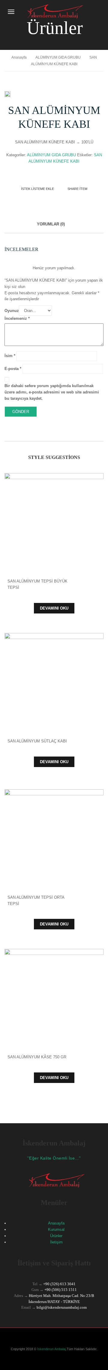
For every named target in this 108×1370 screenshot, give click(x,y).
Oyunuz (11, 310)
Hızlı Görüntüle (54, 514)
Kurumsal (56, 1229)
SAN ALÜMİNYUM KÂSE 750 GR (37, 1057)
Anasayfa (19, 57)
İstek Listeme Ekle (37, 189)
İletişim (56, 1242)
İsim (9, 355)
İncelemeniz (17, 318)
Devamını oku (54, 608)
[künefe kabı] (7, 94)
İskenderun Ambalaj (51, 1349)
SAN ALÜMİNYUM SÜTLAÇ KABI (37, 741)
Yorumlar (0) (51, 224)
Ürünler (56, 1236)
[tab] (51, 227)
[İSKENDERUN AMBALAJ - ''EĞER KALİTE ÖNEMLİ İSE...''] (52, 11)
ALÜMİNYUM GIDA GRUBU (58, 57)
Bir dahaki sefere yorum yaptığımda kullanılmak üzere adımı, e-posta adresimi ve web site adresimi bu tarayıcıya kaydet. (51, 392)
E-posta (12, 368)
